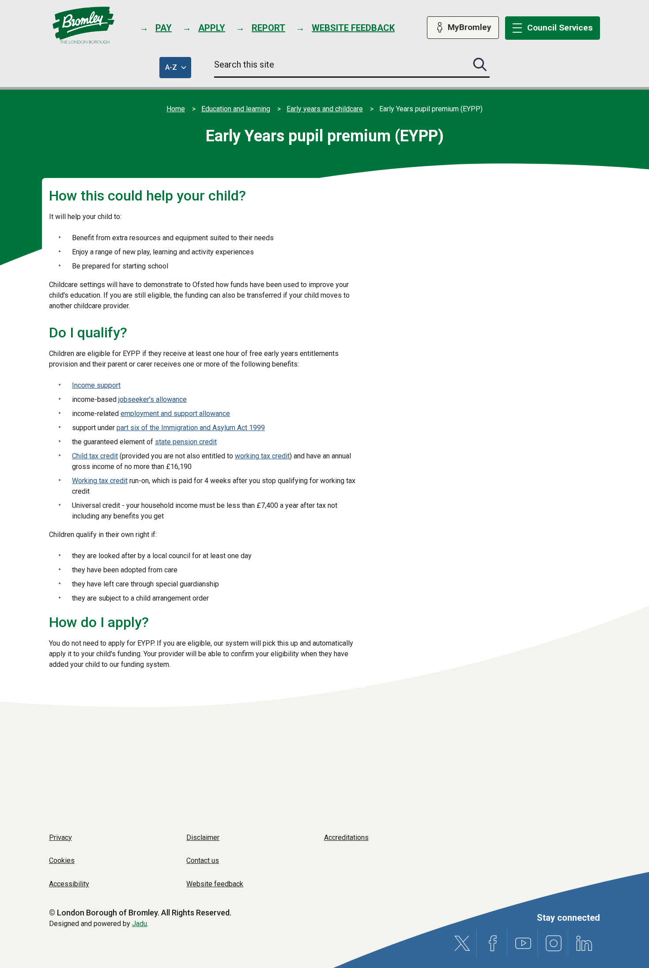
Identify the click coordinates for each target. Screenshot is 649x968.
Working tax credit (100, 480)
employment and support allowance (175, 413)
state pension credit (186, 442)
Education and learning (235, 109)
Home (175, 109)
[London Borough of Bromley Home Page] (83, 25)
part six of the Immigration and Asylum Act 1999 (191, 428)
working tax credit (262, 456)
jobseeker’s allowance (152, 399)
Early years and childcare (325, 109)
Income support (96, 385)
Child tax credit (95, 456)
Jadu (139, 923)
